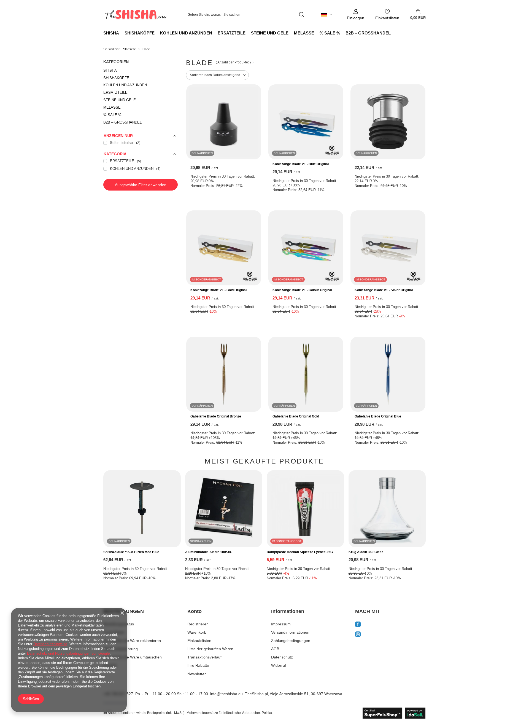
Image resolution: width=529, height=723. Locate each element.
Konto (194, 611)
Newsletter (196, 674)
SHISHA (111, 33)
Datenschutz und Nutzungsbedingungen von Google (68, 653)
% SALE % (330, 33)
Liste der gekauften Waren (210, 649)
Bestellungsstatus (118, 624)
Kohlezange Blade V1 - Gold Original (218, 290)
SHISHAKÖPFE (140, 33)
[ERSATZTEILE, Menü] (248, 33)
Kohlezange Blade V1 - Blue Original (300, 164)
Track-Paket (113, 632)
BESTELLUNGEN (123, 611)
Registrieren (198, 624)
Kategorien (116, 62)
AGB (275, 649)
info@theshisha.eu (226, 694)
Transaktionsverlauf (204, 657)
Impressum (281, 624)
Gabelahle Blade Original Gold (295, 416)
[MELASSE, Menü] (316, 33)
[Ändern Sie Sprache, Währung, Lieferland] (326, 15)
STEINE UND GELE (269, 33)
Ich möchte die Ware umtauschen (132, 657)
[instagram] (390, 635)
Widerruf (278, 665)
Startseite (129, 49)
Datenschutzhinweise (50, 644)
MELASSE (304, 33)
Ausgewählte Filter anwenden (140, 185)
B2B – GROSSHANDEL (368, 33)
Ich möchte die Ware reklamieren (132, 640)
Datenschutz (282, 657)
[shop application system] (394, 713)
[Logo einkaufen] (135, 14)
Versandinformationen (290, 632)
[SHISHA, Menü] (121, 33)
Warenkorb (196, 632)
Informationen (287, 611)
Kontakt (110, 665)
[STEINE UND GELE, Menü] (291, 33)
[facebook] (390, 625)
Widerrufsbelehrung (120, 649)
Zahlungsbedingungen (290, 640)
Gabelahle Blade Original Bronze (215, 416)
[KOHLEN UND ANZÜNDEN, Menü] (215, 33)
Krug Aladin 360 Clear (366, 552)
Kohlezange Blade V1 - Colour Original (302, 290)
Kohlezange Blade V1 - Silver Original (384, 290)
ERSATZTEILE (231, 33)
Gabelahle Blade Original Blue (378, 416)
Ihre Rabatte (198, 665)
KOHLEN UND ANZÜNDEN (186, 33)
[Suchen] (301, 14)
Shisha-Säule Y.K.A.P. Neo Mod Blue (131, 552)
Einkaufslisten (199, 640)
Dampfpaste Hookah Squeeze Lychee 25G (300, 552)
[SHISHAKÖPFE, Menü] (157, 33)
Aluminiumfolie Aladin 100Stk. (208, 552)
